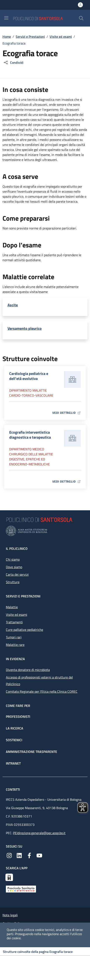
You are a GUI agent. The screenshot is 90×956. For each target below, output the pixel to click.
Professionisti (18, 716)
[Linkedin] (19, 855)
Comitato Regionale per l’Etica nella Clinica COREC (41, 691)
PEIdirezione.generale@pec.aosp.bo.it (39, 832)
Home (7, 36)
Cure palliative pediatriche (24, 629)
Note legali (10, 915)
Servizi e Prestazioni (30, 36)
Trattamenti (14, 622)
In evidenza (15, 658)
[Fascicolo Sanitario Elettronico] (21, 888)
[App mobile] (9, 876)
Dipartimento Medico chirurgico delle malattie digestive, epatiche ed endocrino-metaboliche (31, 457)
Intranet (13, 763)
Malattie (12, 607)
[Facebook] (29, 855)
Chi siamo (13, 559)
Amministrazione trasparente (31, 751)
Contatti (13, 789)
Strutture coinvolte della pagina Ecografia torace (38, 951)
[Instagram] (9, 855)
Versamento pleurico (25, 328)
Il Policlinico (17, 548)
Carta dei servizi (17, 574)
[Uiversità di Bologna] (45, 531)
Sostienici (14, 739)
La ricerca (14, 728)
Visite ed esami (61, 36)
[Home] (46, 18)
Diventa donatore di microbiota (28, 669)
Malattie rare (15, 644)
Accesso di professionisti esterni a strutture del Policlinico (39, 680)
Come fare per (18, 705)
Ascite (13, 305)
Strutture (12, 581)
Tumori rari (14, 637)
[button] (81, 18)
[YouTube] (39, 855)
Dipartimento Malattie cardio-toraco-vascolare (31, 393)
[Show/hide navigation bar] (6, 18)
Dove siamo (14, 566)
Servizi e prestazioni (23, 596)
